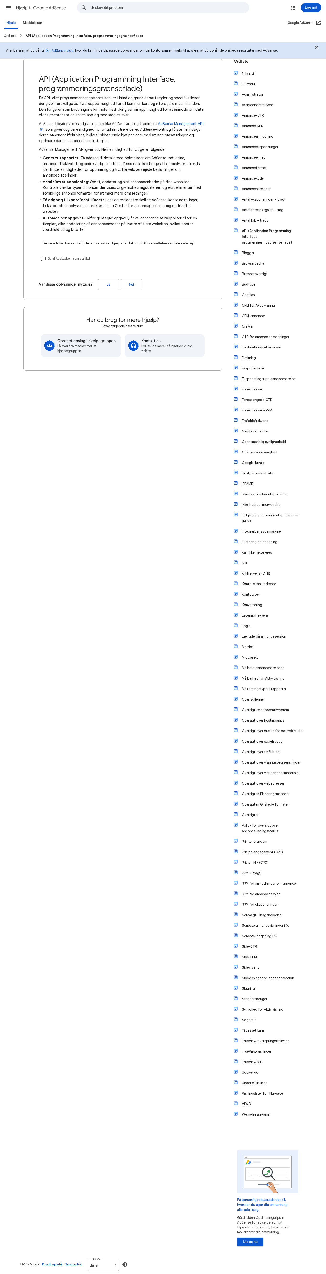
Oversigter (250, 815)
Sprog (96, 1258)
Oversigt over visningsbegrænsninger (271, 762)
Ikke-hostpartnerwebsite (261, 505)
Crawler (248, 326)
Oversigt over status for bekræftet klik (272, 731)
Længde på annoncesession (264, 636)
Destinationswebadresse (261, 347)
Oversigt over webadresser (263, 783)
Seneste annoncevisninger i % (265, 925)
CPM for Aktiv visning (258, 305)
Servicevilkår (73, 1264)
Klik (244, 563)
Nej (131, 284)
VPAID (246, 1104)
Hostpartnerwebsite (257, 473)
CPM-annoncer (253, 316)
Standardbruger (254, 999)
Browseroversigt (255, 274)
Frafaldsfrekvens (255, 421)
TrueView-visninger (256, 1051)
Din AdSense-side (59, 50)
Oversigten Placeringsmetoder (265, 794)
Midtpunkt (250, 657)
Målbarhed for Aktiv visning (263, 678)
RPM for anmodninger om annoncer (269, 883)
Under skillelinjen (255, 1083)
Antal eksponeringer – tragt (264, 199)
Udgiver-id (250, 1072)
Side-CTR (249, 946)
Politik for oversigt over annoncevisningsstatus (260, 828)
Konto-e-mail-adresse (259, 584)
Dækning (249, 358)
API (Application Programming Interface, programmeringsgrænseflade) (267, 236)
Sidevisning (251, 967)
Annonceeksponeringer (260, 147)
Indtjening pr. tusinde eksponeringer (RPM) (270, 518)
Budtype (248, 284)
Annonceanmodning (257, 136)
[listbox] (103, 1265)
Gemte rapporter (255, 431)
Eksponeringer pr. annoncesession (269, 379)
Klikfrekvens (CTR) (256, 573)
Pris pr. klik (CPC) (255, 862)
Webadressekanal (256, 1114)
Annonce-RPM (253, 126)
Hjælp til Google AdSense (41, 7)
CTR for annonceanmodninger (265, 337)
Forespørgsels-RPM (257, 410)
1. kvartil (248, 73)
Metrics (247, 647)
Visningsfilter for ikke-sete (262, 1093)
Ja (108, 284)
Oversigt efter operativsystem (265, 710)
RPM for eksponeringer (260, 904)
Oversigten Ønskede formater (265, 804)
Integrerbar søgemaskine (261, 531)
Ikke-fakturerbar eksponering (265, 494)
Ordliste (241, 61)
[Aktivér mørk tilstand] (125, 1264)
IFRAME (247, 484)
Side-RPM (249, 957)
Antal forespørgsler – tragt (263, 210)
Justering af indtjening (259, 542)
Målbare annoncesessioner (263, 668)
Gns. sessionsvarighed (259, 452)
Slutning (248, 988)
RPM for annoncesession (261, 894)
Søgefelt (249, 1020)
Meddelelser (32, 23)
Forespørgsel (252, 389)
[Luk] (317, 48)
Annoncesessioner (256, 189)
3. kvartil (248, 84)
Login (246, 626)
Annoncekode (253, 178)
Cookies (248, 295)
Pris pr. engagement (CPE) (262, 852)
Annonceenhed (254, 157)
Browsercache (253, 263)
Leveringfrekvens (255, 615)
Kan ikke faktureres (257, 552)
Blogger (248, 253)
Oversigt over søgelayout (262, 741)
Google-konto (253, 463)
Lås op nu (250, 1242)
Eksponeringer (253, 368)
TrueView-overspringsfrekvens (265, 1041)
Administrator (252, 94)
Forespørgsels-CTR (257, 400)
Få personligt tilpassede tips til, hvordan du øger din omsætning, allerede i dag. (263, 1205)
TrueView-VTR (252, 1062)
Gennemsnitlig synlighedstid (264, 442)
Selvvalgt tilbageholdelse (261, 915)
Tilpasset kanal (253, 1030)
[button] (8, 7)
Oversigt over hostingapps (263, 720)
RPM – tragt (251, 873)
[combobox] (169, 7)
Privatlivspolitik (52, 1264)
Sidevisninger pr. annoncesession (268, 978)
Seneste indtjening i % (259, 936)
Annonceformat (254, 168)
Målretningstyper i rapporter (264, 689)
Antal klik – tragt (255, 220)
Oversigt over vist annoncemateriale (270, 773)
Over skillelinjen (254, 699)
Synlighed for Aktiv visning (262, 1009)
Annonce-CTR (253, 115)
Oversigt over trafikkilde (260, 752)
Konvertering (252, 605)
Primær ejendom (254, 841)
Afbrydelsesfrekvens (257, 105)
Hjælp (11, 23)
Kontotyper (251, 594)
